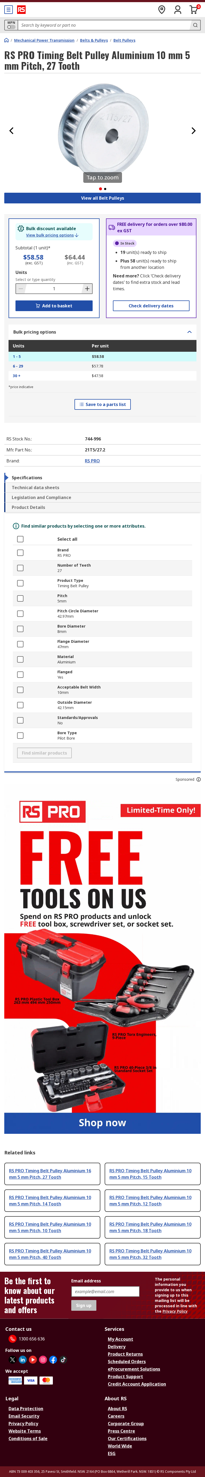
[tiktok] (63, 1360)
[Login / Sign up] (178, 9)
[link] (52, 235)
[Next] (193, 130)
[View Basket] (194, 9)
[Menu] (8, 9)
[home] (6, 40)
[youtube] (33, 1360)
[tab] (102, 477)
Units (21, 272)
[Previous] (11, 130)
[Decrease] (21, 288)
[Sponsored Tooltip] (198, 779)
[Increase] (86, 288)
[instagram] (43, 1360)
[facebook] (53, 1360)
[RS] (21, 9)
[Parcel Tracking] (162, 9)
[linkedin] (23, 1360)
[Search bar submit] (195, 25)
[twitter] (13, 1360)
